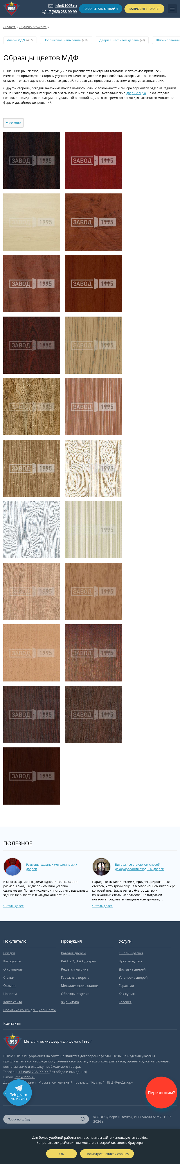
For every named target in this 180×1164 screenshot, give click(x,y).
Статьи (8, 977)
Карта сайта (12, 1002)
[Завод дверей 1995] (11, 9)
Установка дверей (133, 977)
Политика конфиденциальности (29, 1010)
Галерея (125, 1002)
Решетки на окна (74, 969)
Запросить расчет (144, 9)
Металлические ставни (79, 985)
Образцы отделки (75, 993)
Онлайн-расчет (131, 953)
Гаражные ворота (75, 977)
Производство (130, 961)
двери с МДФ (136, 93)
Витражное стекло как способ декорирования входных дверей (139, 866)
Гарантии (126, 985)
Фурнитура (70, 1002)
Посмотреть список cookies (107, 1153)
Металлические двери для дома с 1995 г (58, 1041)
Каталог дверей (73, 953)
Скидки (9, 953)
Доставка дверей (132, 969)
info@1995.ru (66, 6)
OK (61, 1153)
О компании (13, 969)
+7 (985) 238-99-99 (62, 11)
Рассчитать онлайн (100, 9)
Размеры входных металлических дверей (51, 866)
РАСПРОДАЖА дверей (78, 961)
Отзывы (9, 985)
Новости (10, 993)
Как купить (12, 961)
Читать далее (13, 906)
